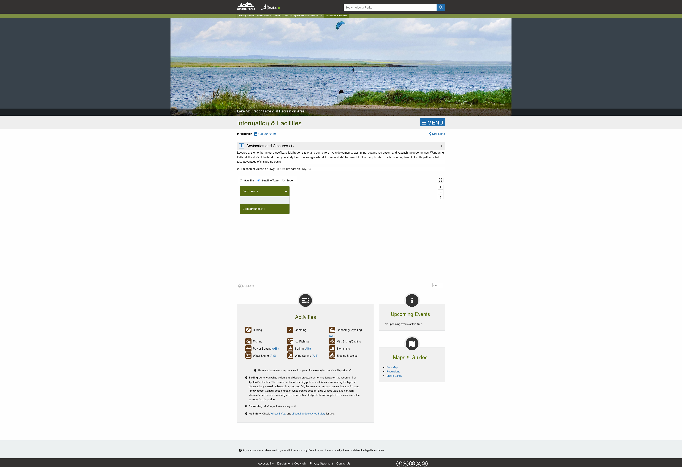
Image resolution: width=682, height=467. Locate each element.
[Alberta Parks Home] (248, 6)
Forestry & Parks (246, 16)
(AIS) (332, 336)
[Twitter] (418, 462)
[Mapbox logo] (246, 286)
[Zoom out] (440, 192)
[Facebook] (399, 462)
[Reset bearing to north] (440, 197)
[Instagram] (412, 462)
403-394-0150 (266, 134)
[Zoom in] (440, 186)
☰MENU (432, 122)
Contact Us (343, 463)
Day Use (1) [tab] (250, 191)
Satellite (249, 180)
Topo (290, 180)
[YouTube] (425, 462)
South (277, 16)
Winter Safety (278, 413)
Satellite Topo (270, 180)
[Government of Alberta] (269, 6)
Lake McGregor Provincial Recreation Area (303, 16)
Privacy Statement (321, 463)
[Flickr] (405, 462)
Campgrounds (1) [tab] (254, 209)
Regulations (393, 371)
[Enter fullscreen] (440, 180)
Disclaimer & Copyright (291, 463)
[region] (341, 232)
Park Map (392, 367)
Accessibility (266, 463)
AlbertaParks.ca (264, 16)
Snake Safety (394, 375)
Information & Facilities (336, 16)
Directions (438, 134)
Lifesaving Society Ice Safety (308, 413)
